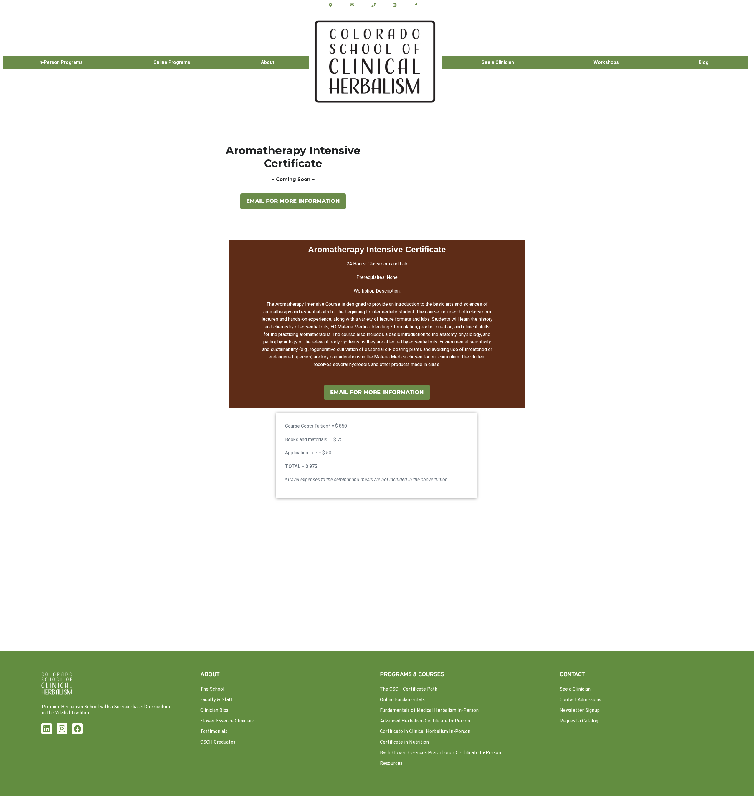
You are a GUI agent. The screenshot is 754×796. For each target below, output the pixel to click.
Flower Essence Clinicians (227, 721)
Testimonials (213, 732)
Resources (391, 764)
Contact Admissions (580, 700)
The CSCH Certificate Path (408, 689)
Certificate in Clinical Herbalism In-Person (425, 732)
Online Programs (171, 62)
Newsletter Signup (580, 711)
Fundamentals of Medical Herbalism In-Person (429, 711)
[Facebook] (77, 728)
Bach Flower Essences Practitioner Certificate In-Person (440, 753)
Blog (704, 62)
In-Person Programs (60, 62)
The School (212, 689)
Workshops (606, 62)
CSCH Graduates (217, 742)
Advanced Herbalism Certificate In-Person (425, 721)
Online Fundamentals (402, 700)
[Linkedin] (46, 728)
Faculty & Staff (216, 700)
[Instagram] (62, 728)
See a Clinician (498, 62)
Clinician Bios (214, 711)
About (267, 62)
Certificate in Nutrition (404, 742)
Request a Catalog (579, 721)
